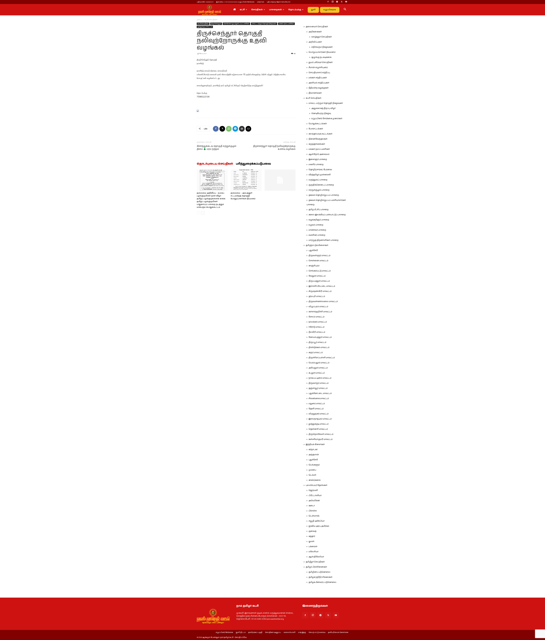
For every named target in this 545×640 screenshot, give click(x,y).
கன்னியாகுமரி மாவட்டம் (321, 439)
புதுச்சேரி (313, 250)
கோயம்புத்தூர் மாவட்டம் (320, 337)
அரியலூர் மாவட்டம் (318, 367)
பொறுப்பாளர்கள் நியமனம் (322, 52)
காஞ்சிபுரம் (314, 265)
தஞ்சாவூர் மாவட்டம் (318, 388)
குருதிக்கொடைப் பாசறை (321, 184)
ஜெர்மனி (313, 490)
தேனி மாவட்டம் (316, 408)
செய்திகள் (257, 9)
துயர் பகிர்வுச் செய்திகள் (321, 62)
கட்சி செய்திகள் (203, 24)
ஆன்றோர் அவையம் (319, 154)
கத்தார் (312, 536)
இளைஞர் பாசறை (318, 159)
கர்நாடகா (313, 449)
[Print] (242, 129)
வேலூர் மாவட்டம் (317, 276)
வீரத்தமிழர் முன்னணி (320, 174)
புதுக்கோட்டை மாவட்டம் (320, 393)
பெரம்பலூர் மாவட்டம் (319, 362)
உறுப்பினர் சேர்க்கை (224, 632)
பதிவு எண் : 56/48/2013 (205, 2)
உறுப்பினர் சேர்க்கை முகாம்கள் (326, 118)
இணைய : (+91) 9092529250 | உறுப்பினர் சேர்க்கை (235, 2)
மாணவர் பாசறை (317, 230)
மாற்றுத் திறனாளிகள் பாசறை (323, 240)
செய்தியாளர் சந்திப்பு (319, 72)
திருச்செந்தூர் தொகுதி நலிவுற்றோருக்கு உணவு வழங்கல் (274, 148)
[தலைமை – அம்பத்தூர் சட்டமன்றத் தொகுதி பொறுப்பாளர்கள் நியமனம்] (246, 180)
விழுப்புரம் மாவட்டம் (318, 306)
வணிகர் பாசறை (317, 235)
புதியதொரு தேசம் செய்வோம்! (279, 2)
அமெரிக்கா (314, 500)
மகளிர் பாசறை (316, 164)
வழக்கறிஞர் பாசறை (319, 219)
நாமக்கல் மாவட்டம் (318, 321)
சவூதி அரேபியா (317, 521)
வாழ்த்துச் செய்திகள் (321, 36)
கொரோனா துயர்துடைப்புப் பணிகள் (236, 24)
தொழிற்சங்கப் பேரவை (320, 169)
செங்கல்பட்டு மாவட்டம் (320, 270)
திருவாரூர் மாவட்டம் (319, 383)
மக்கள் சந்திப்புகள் (318, 77)
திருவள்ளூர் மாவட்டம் (319, 255)
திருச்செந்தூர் (216, 24)
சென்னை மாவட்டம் (318, 260)
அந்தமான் (314, 454)
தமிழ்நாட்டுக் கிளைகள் (317, 245)
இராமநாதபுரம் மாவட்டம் (320, 418)
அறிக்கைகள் (315, 31)
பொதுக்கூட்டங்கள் (318, 123)
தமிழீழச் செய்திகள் (315, 561)
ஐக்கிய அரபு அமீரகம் (319, 526)
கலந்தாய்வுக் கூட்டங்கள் (320, 133)
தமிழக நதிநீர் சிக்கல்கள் (320, 577)
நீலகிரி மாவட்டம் (317, 332)
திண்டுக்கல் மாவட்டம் (319, 347)
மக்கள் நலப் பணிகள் (286, 24)
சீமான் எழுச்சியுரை (318, 67)
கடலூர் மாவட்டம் (317, 373)
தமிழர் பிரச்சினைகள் (316, 567)
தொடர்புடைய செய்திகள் (215, 164)
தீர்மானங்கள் (315, 93)
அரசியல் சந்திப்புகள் (319, 82)
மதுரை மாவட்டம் (317, 403)
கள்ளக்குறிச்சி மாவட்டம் (320, 311)
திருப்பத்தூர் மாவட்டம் (319, 281)
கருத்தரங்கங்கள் (317, 144)
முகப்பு (199, 19)
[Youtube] (346, 2)
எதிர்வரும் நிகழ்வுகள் (322, 47)
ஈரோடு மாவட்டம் (316, 327)
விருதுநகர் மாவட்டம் (319, 413)
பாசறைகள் (275, 9)
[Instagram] (332, 2)
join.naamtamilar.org (275, 619)
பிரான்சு (313, 510)
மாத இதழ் (302, 632)
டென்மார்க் (314, 515)
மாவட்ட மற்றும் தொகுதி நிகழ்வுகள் (264, 24)
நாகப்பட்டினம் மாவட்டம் (320, 378)
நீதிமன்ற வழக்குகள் (319, 87)
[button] (344, 9)
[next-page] (203, 213)
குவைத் (312, 531)
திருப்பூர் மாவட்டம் (317, 342)
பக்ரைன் (313, 546)
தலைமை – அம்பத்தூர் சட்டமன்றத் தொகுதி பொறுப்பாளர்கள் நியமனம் (243, 196)
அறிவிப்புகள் (315, 42)
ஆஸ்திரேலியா (316, 556)
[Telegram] (337, 2)
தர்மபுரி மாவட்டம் (317, 296)
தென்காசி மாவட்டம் (318, 429)
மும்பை (312, 470)
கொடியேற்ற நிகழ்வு (321, 113)
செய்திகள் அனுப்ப (273, 632)
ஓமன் (311, 541)
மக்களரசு (260, 2)
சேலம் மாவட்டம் (316, 316)
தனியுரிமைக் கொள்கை (338, 632)
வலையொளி (289, 632)
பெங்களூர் (314, 464)
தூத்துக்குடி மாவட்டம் (205, 27)
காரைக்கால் (315, 480)
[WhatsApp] (229, 129)
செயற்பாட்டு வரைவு (317, 632)
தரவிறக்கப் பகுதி (255, 632)
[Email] (248, 129)
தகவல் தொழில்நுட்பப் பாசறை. (324, 195)
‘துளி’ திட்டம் (241, 632)
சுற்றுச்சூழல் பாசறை (319, 190)
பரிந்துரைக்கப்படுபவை (253, 164)
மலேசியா (313, 551)
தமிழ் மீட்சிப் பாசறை (319, 209)
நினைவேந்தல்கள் (318, 139)
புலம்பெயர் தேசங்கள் (316, 485)
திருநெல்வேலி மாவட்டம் (321, 434)
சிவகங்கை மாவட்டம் (319, 398)
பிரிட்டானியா (315, 495)
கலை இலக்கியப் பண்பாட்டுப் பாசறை (327, 214)
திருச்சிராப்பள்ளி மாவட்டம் (322, 357)
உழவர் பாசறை (316, 224)
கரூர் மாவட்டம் (316, 352)
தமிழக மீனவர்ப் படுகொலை (322, 582)
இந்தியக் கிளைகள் (315, 444)
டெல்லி (312, 475)
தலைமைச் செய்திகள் (317, 26)
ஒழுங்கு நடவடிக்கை (321, 57)
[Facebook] (328, 2)
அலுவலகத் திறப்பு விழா (323, 108)
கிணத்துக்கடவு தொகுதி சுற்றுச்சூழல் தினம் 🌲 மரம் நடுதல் (216, 148)
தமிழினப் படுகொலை (319, 572)
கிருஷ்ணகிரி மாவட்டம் (320, 291)
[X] (341, 2)
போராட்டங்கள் (316, 128)
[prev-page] (198, 213)
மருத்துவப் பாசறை (318, 179)
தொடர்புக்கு (294, 9)
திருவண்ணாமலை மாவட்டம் (323, 301)
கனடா (312, 505)
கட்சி (242, 9)
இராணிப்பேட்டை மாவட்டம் (322, 286)
